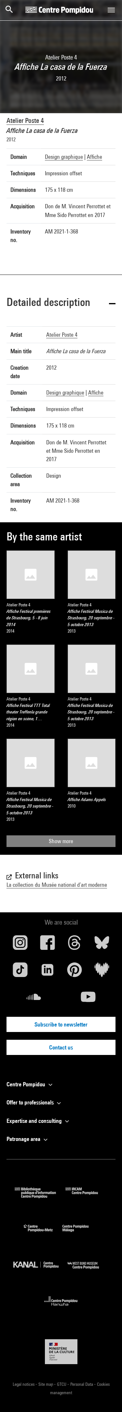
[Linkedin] (47, 972)
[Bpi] (40, 1196)
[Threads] (74, 945)
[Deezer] (101, 972)
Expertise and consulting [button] (35, 1120)
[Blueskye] (101, 945)
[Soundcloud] (34, 999)
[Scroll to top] (106, 1397)
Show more (61, 841)
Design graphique (64, 156)
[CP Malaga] (80, 1233)
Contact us (61, 1047)
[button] (61, 303)
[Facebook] (47, 945)
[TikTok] (20, 972)
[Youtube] (88, 999)
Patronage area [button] (24, 1138)
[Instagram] (20, 945)
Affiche (94, 156)
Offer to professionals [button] (31, 1102)
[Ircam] (86, 1196)
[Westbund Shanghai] (88, 1271)
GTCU (62, 1384)
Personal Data (82, 1384)
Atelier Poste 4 (25, 120)
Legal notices (24, 1384)
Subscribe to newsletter (61, 1024)
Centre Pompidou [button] (27, 1084)
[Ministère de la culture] (61, 1351)
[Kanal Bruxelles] (40, 1271)
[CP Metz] (43, 1233)
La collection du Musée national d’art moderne (57, 884)
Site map (46, 1384)
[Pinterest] (74, 972)
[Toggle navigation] (111, 10)
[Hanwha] (61, 1308)
